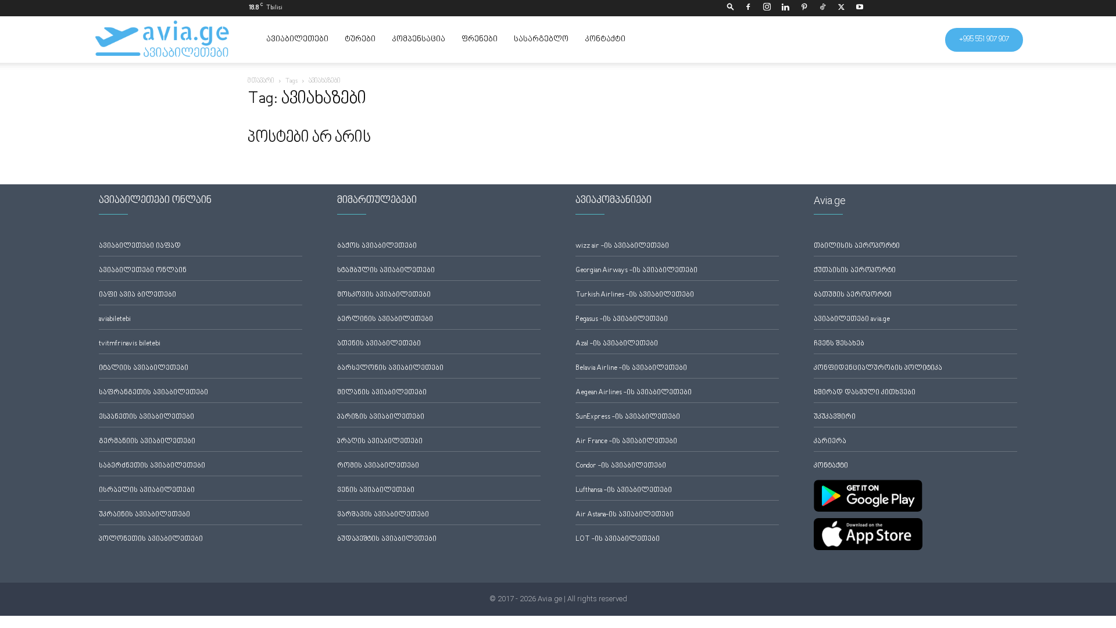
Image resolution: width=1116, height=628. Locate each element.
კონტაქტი (605, 39)
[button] (730, 8)
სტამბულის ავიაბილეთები (386, 270)
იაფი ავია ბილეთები (137, 295)
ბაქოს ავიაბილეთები (377, 246)
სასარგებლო (541, 39)
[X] (841, 8)
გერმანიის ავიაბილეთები (147, 441)
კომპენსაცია (418, 39)
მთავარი (261, 81)
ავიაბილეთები (297, 39)
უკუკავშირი (835, 417)
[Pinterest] (804, 8)
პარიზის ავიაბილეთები (380, 417)
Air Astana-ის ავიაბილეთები (624, 515)
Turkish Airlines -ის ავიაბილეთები (634, 295)
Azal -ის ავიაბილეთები (616, 344)
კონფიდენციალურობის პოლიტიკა (878, 368)
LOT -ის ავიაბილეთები (617, 539)
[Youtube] (859, 8)
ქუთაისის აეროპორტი (855, 270)
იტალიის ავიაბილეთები (143, 368)
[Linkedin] (785, 8)
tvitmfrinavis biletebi (129, 344)
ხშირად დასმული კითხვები (864, 392)
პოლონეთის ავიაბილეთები (151, 539)
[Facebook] (748, 8)
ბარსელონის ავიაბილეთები (390, 368)
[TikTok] (822, 8)
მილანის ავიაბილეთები (382, 392)
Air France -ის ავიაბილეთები (626, 441)
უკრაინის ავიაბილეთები (144, 515)
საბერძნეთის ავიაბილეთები (152, 466)
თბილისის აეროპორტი (857, 246)
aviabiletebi (115, 319)
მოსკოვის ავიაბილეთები (384, 295)
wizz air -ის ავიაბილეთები (622, 246)
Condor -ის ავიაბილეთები (620, 466)
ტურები (360, 39)
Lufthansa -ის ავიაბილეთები (623, 490)
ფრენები (480, 39)
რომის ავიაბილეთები (378, 466)
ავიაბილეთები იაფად (140, 246)
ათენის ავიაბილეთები (379, 344)
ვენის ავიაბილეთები (375, 490)
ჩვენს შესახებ (839, 344)
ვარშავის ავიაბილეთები (383, 515)
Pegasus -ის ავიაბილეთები (621, 319)
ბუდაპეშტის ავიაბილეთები (387, 539)
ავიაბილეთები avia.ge (852, 319)
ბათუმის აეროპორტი (853, 295)
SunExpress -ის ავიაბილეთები (627, 417)
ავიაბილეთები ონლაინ (143, 270)
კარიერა (830, 441)
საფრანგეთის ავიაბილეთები (153, 392)
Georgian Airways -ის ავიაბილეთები (636, 270)
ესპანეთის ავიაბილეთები (146, 417)
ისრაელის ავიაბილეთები (147, 490)
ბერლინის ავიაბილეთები (385, 319)
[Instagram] (766, 8)
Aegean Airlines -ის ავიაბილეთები (633, 392)
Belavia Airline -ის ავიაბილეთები (631, 368)
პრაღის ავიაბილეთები (380, 441)
